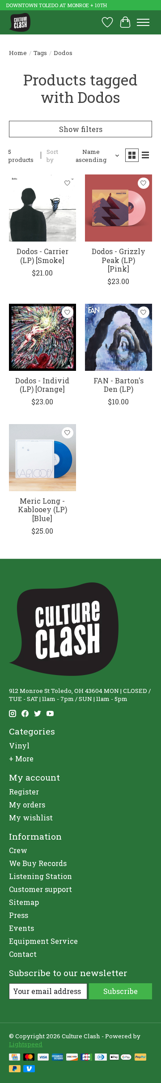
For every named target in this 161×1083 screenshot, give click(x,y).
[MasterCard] (29, 1057)
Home (18, 53)
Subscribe (120, 991)
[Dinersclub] (100, 1057)
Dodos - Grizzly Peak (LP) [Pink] (118, 259)
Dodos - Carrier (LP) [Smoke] (42, 255)
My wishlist (31, 817)
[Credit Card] (14, 1057)
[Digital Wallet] (120, 1057)
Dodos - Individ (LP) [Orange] (42, 385)
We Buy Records (38, 863)
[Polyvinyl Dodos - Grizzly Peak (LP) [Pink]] (118, 208)
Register (24, 791)
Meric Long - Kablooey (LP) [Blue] (42, 509)
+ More (21, 758)
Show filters (80, 129)
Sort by (52, 156)
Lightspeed (25, 1044)
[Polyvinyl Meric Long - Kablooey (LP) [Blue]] (42, 457)
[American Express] (58, 1057)
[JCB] (86, 1057)
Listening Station (40, 876)
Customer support (40, 889)
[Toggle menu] (143, 22)
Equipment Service (43, 941)
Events (21, 928)
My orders (27, 804)
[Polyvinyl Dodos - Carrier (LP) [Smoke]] (42, 208)
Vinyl (19, 745)
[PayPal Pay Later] (15, 1069)
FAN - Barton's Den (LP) (118, 385)
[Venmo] (29, 1069)
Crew (18, 850)
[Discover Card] (72, 1057)
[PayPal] (140, 1057)
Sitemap (24, 902)
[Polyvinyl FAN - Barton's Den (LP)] (118, 337)
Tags (40, 53)
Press (18, 915)
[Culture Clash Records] (19, 22)
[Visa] (43, 1057)
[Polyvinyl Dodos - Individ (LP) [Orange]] (42, 337)
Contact (23, 954)
